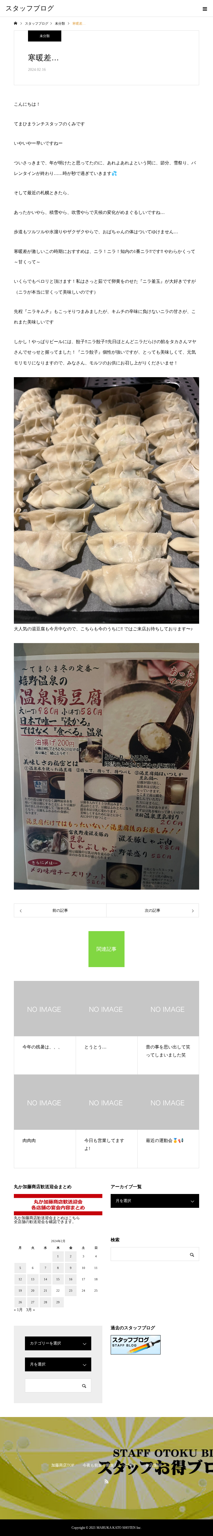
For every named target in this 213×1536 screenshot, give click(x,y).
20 (32, 1290)
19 (20, 1290)
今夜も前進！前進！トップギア (110, 1465)
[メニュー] (204, 8)
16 (70, 1279)
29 (58, 1302)
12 (20, 1279)
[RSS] (106, 1481)
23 (70, 1290)
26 (20, 1302)
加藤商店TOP (62, 1465)
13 (32, 1279)
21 (45, 1290)
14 (45, 1279)
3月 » (30, 1310)
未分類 (45, 36)
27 (32, 1302)
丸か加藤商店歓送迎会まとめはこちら (47, 1218)
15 (58, 1279)
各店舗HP (153, 1465)
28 (45, 1302)
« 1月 (18, 1310)
